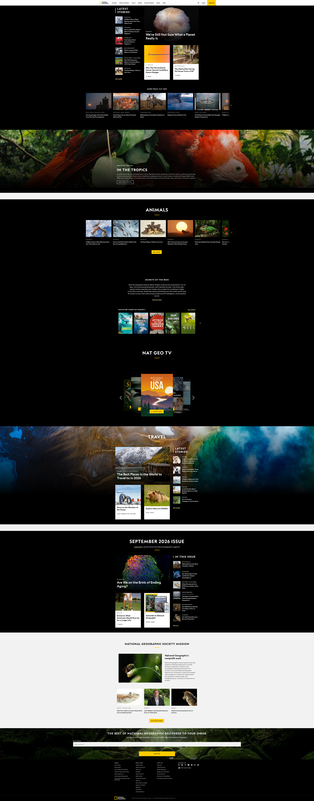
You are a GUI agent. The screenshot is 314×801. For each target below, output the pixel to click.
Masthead (138, 787)
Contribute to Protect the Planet (164, 778)
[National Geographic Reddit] (198, 765)
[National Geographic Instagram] (179, 765)
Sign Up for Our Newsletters (163, 776)
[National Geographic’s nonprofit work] (157, 668)
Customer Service (161, 767)
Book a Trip (138, 769)
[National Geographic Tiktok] (195, 765)
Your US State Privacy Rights (121, 769)
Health (140, 3)
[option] (98, 105)
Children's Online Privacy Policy (121, 771)
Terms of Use (117, 765)
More (164, 3)
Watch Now (157, 299)
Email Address (77, 741)
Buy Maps (138, 771)
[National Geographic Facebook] (182, 765)
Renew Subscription (161, 769)
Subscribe (137, 547)
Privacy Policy (117, 767)
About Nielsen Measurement (121, 776)
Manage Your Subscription (163, 771)
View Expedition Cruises (126, 513)
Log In (203, 3)
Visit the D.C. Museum (141, 778)
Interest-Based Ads (118, 774)
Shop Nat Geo (139, 776)
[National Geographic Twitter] (185, 765)
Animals (114, 3)
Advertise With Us (140, 791)
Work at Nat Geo (161, 774)
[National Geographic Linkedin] (192, 765)
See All (176, 625)
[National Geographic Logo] (120, 799)
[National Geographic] (104, 2)
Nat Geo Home (139, 765)
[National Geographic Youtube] (189, 765)
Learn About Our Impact (141, 782)
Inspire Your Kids (140, 774)
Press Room (138, 789)
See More (118, 78)
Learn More (150, 622)
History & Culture (124, 3)
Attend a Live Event (140, 767)
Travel (133, 3)
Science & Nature (149, 3)
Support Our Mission (140, 785)
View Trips (150, 512)
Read (149, 76)
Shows (158, 3)
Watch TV (138, 780)
